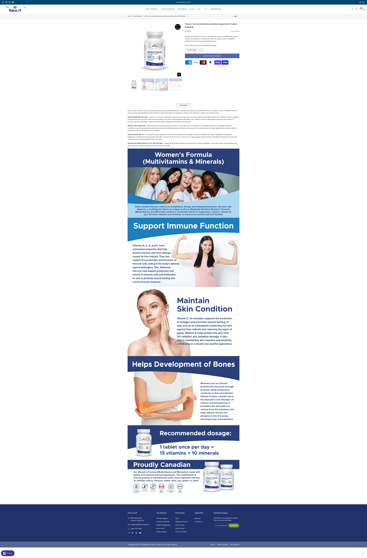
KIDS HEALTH (182, 9)
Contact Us (198, 522)
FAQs (177, 518)
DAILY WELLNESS (152, 9)
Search (212, 544)
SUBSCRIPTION (216, 9)
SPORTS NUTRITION (168, 9)
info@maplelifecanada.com (140, 525)
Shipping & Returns (181, 522)
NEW (205, 9)
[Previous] (131, 50)
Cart (363, 9)
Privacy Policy (179, 525)
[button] (189, 27)
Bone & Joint (160, 528)
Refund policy (234, 544)
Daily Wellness (137, 16)
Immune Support (162, 518)
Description (183, 105)
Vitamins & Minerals (162, 522)
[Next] (178, 50)
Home (129, 16)
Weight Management (163, 525)
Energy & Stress (161, 532)
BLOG (192, 9)
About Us (197, 518)
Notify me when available (212, 56)
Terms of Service (181, 532)
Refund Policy (179, 528)
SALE (199, 9)
